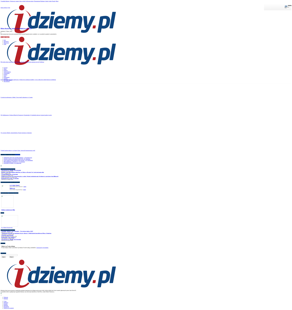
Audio (50, 1)
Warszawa (6, 41)
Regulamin (6, 306)
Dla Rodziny (7, 81)
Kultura (5, 74)
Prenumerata (37, 1)
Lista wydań (22, 1)
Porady (53, 1)
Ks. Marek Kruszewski (6, 227)
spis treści (17, 154)
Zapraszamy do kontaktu (42, 247)
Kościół (5, 67)
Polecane (6, 297)
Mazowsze (6, 42)
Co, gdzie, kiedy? (5, 37)
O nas (5, 301)
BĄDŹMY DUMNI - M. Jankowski (12, 163)
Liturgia (5, 78)
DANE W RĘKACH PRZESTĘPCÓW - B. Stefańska (17, 159)
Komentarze (7, 77)
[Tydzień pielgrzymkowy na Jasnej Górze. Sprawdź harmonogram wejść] (146, 142)
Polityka (6, 70)
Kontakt (6, 304)
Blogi (57, 1)
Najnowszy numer (14, 1)
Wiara (5, 69)
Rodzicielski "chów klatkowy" (8, 237)
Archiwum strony (29, 1)
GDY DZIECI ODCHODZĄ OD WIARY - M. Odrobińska (18, 160)
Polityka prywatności (9, 308)
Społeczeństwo (7, 72)
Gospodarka (7, 73)
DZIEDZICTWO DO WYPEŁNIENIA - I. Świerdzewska (18, 157)
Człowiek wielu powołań (7, 235)
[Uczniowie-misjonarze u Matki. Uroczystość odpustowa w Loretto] (146, 89)
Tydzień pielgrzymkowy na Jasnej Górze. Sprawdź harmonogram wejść (18, 150)
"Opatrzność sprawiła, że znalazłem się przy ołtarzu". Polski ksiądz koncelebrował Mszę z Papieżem (26, 233)
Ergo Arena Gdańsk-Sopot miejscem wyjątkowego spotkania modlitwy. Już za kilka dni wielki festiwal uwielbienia (28, 79)
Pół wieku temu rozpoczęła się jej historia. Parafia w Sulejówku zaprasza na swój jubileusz (22, 62)
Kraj (5, 40)
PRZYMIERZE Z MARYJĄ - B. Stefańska (14, 161)
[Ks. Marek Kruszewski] (9, 226)
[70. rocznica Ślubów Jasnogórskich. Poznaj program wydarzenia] (146, 124)
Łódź (5, 44)
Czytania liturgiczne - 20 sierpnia (9, 174)
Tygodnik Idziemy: (5, 1)
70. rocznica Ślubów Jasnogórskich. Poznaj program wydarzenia (16, 132)
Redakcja (6, 302)
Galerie (46, 1)
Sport (5, 76)
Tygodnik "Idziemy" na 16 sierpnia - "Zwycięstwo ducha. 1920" (17, 231)
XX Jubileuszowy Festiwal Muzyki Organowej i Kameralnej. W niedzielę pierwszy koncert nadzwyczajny (26, 115)
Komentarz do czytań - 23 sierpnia (10, 178)
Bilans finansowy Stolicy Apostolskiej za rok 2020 (16, 28)
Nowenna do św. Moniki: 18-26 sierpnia (11, 170)
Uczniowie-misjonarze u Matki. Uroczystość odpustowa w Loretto (17, 97)
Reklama (42, 1)
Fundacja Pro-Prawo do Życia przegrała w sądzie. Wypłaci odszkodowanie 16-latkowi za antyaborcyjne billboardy (29, 176)
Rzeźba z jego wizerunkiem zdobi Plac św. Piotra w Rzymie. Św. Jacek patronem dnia (22, 172)
